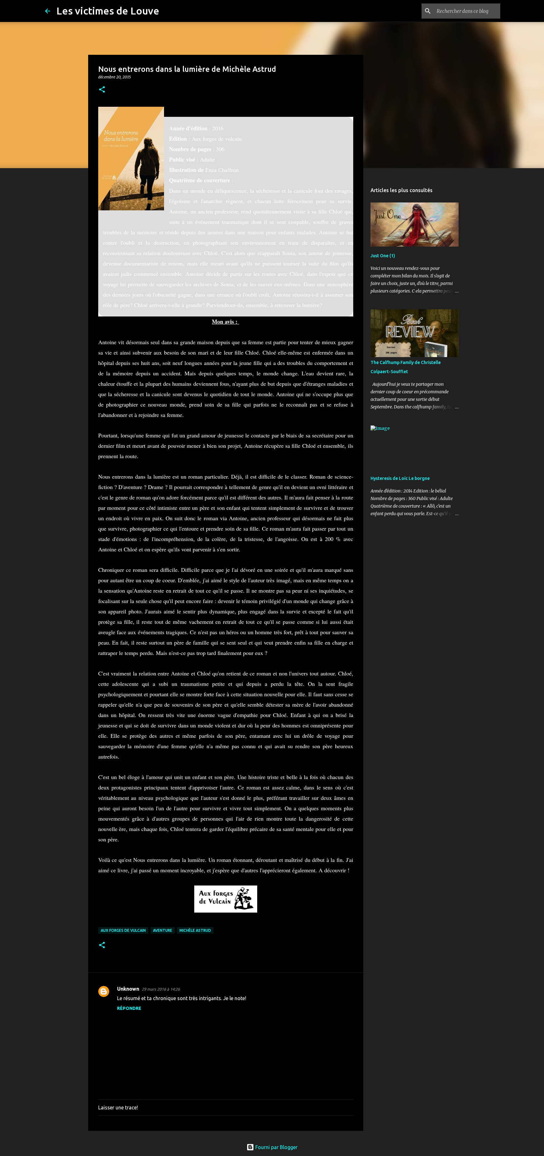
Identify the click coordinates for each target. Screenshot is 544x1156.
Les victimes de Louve (107, 10)
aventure (162, 930)
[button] (102, 90)
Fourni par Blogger (276, 1147)
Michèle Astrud (195, 930)
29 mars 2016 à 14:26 (161, 989)
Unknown (128, 989)
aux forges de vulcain (123, 930)
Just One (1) (383, 255)
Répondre (129, 1008)
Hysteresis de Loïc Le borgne (400, 478)
